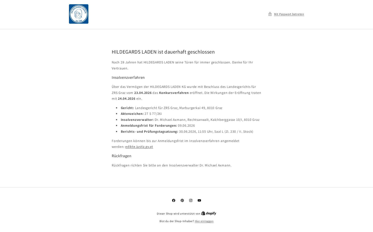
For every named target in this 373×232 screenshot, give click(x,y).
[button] (286, 14)
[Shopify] (208, 213)
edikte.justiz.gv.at (139, 146)
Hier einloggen (204, 221)
